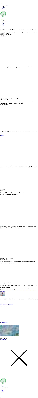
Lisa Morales (2, 30)
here (3, 225)
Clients (3, 8)
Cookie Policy (14, 396)
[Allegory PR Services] (3, 17)
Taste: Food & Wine (4, 21)
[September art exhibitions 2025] (9, 319)
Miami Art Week (30, 288)
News (1, 3)
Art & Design (3, 4)
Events (3, 6)
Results (3, 391)
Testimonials (3, 7)
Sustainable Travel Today (5, 5)
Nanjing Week (1, 291)
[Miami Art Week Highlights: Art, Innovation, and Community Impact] (4, 322)
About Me (2, 389)
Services (2, 390)
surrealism (4, 291)
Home (1, 385)
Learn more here (2, 135)
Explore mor (1, 225)
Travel (3, 386)
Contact (2, 10)
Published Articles (3, 9)
